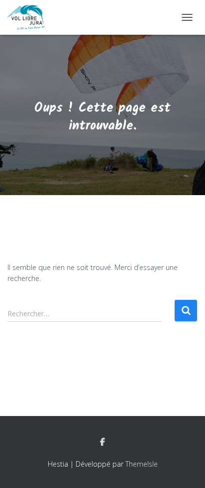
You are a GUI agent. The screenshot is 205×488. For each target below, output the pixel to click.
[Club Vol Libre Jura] (29, 17)
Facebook (102, 442)
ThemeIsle (141, 464)
